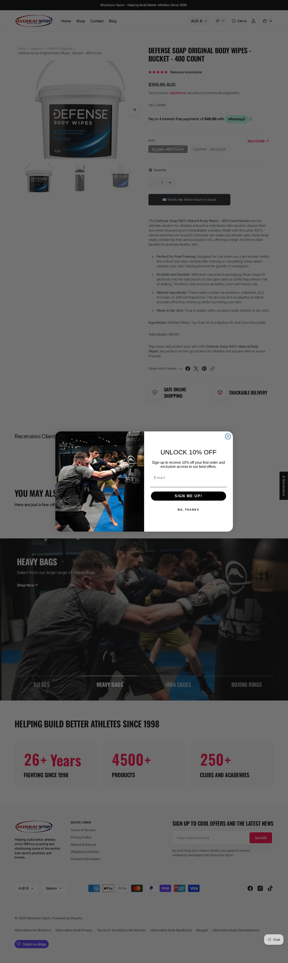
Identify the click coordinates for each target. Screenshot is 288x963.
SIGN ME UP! (188, 496)
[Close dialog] (228, 436)
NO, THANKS (188, 509)
